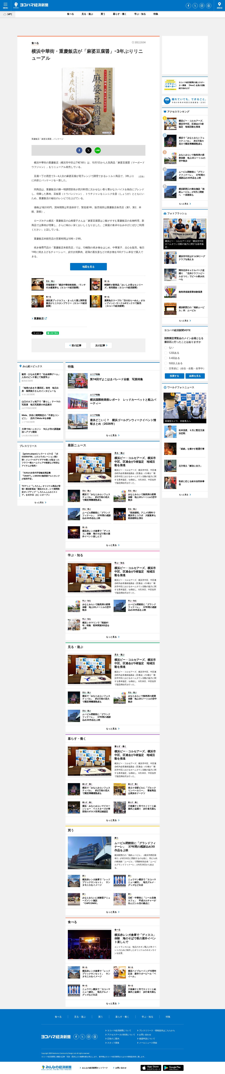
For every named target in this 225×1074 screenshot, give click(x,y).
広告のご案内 (113, 1038)
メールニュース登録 (148, 1042)
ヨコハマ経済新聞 (30, 5)
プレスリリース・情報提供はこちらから (157, 1030)
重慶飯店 (39, 318)
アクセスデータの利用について (121, 1034)
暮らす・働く (120, 13)
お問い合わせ (145, 1034)
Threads (208, 5)
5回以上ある (176, 363)
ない (171, 347)
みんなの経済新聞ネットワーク (56, 1068)
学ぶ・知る (140, 13)
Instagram (201, 5)
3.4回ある (174, 358)
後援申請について (147, 1038)
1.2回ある (174, 352)
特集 (156, 13)
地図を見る (88, 266)
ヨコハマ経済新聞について (119, 1030)
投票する (174, 376)
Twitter (195, 5)
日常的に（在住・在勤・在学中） (187, 368)
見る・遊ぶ (87, 13)
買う (103, 13)
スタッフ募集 (113, 1042)
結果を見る (195, 376)
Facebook (188, 5)
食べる (70, 13)
